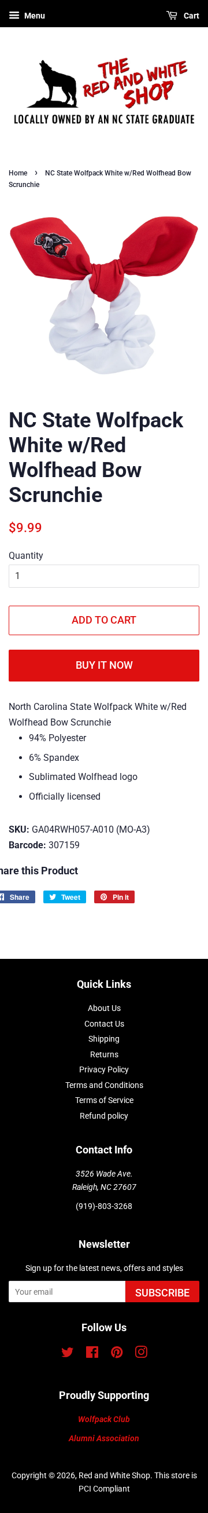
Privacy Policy (104, 1069)
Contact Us (104, 1023)
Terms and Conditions (104, 1085)
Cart (190, 15)
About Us (104, 1008)
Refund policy (104, 1115)
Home (18, 173)
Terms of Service (104, 1100)
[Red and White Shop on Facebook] (92, 1354)
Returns (104, 1054)
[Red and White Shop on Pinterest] (116, 1354)
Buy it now (104, 665)
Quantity (26, 555)
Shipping (104, 1038)
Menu (34, 15)
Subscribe (162, 1293)
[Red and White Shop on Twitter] (67, 1354)
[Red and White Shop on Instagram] (141, 1354)
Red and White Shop (114, 1475)
